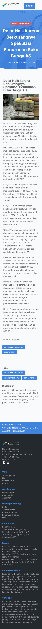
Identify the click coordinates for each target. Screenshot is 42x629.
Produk (5, 483)
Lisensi (5, 478)
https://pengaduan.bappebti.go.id (17, 454)
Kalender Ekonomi (10, 512)
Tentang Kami (8, 475)
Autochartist (7, 495)
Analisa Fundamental (21, 24)
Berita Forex (9, 352)
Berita (5, 507)
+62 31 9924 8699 (10, 457)
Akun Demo (7, 498)
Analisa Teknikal (11, 378)
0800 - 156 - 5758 (10, 452)
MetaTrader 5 (8, 493)
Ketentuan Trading (10, 515)
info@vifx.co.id (8, 459)
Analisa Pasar (8, 510)
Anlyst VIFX (30, 62)
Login (29, 6)
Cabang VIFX (8, 481)
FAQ (4, 517)
